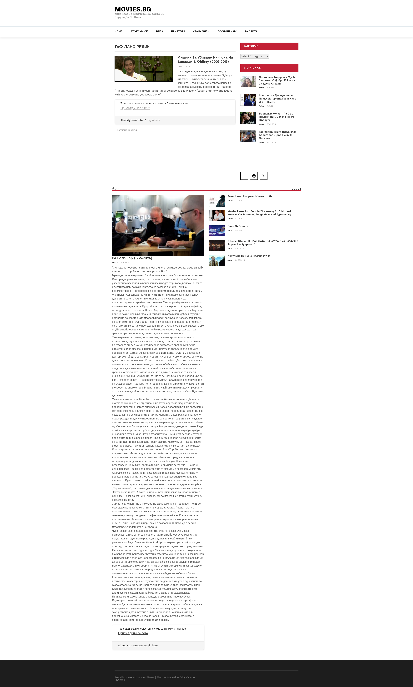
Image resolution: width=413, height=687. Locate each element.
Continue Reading (127, 130)
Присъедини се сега (135, 108)
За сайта (251, 31)
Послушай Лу (227, 31)
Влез (159, 31)
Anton (180, 66)
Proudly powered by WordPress (135, 677)
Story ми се (139, 31)
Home (118, 31)
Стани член (201, 31)
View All (296, 189)
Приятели (178, 31)
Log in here (153, 120)
